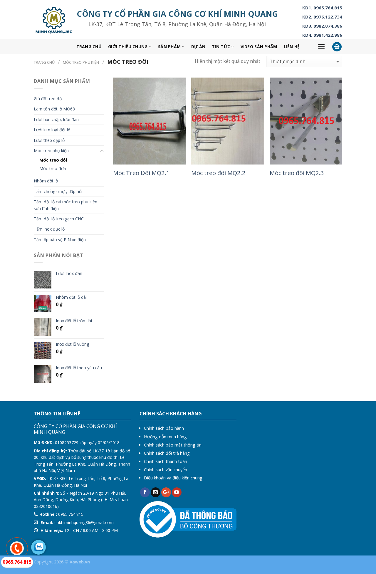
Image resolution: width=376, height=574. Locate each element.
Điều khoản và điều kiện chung (173, 478)
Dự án (198, 46)
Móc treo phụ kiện (81, 62)
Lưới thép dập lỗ (49, 140)
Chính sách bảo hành (164, 428)
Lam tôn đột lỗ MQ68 (54, 109)
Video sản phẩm (259, 46)
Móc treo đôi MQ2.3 (297, 173)
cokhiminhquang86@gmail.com (84, 522)
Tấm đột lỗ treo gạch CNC (59, 218)
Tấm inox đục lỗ (49, 229)
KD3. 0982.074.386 (322, 26)
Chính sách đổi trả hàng (167, 453)
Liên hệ (292, 46)
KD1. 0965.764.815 (322, 8)
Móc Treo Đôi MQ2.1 (141, 173)
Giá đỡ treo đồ (48, 98)
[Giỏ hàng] (337, 47)
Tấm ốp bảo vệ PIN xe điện (60, 239)
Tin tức (221, 46)
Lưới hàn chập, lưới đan (56, 119)
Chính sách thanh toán (165, 461)
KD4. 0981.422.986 (322, 35)
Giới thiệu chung (127, 46)
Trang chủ (89, 46)
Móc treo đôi (53, 160)
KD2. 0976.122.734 (322, 17)
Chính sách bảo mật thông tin (173, 445)
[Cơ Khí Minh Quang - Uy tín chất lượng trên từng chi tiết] (54, 19)
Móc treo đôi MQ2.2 (218, 173)
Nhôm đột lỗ (46, 181)
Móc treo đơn (52, 168)
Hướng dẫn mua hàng (165, 436)
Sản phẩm (169, 46)
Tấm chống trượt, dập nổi (58, 191)
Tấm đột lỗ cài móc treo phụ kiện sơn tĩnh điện (65, 205)
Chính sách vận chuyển (165, 469)
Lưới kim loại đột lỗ (52, 129)
